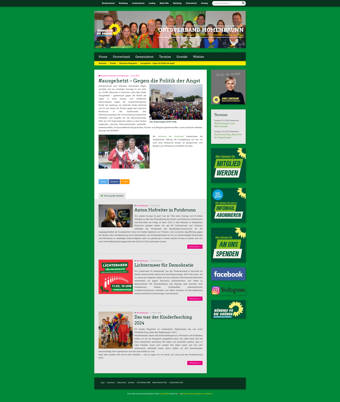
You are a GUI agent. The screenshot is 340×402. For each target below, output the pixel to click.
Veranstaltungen (123, 76)
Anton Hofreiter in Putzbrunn (165, 210)
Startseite (102, 63)
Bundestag (123, 3)
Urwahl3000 (164, 394)
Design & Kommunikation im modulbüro (197, 394)
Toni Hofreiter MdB (143, 382)
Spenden (131, 382)
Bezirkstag (177, 3)
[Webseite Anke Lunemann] (228, 103)
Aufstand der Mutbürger (171, 136)
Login (103, 382)
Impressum (111, 382)
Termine (165, 56)
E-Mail (125, 182)
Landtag (152, 3)
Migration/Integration (128, 63)
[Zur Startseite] (108, 35)
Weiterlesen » (195, 247)
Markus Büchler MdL (159, 382)
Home (103, 56)
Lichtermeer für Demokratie (163, 265)
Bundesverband (108, 3)
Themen (113, 63)
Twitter (103, 182)
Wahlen (198, 56)
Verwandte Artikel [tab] (114, 195)
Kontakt (182, 56)
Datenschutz (121, 382)
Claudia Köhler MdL (176, 382)
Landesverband (138, 3)
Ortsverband (121, 56)
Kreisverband (191, 3)
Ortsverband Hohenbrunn (201, 30)
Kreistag (204, 3)
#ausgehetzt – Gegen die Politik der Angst (149, 81)
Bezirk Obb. (164, 3)
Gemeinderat (144, 56)
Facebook (114, 182)
